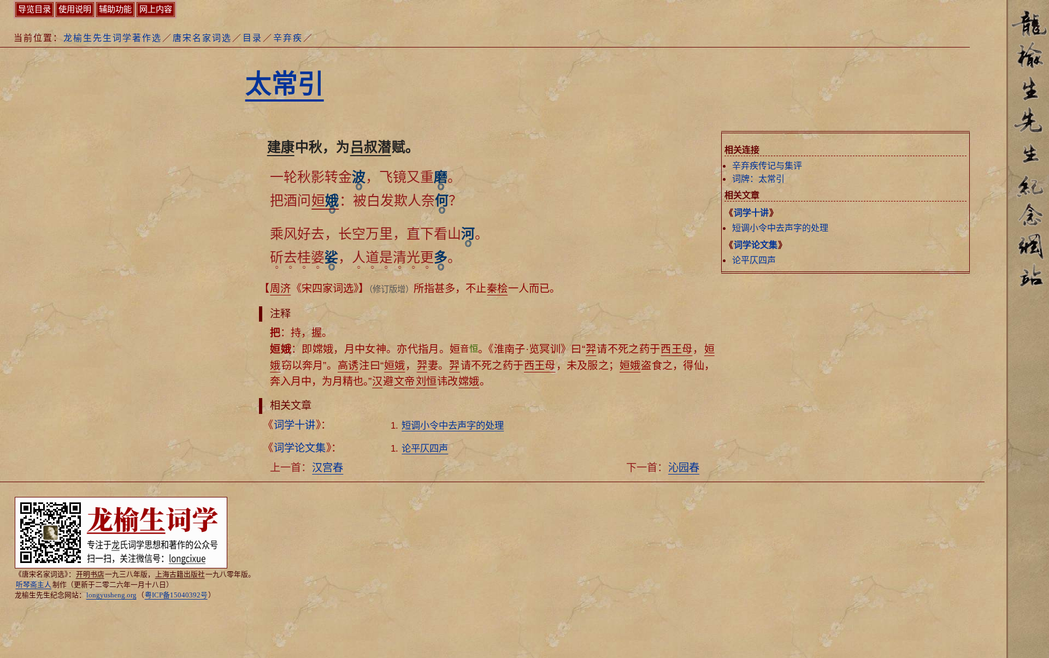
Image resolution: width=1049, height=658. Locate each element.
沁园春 (683, 467)
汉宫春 (327, 467)
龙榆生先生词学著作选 (112, 38)
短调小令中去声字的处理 (780, 228)
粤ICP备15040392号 (176, 595)
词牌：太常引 (758, 178)
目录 (252, 38)
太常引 (284, 83)
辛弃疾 (288, 38)
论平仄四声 (754, 260)
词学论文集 (755, 245)
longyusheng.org (111, 595)
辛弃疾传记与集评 (767, 165)
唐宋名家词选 (202, 38)
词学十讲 (751, 212)
